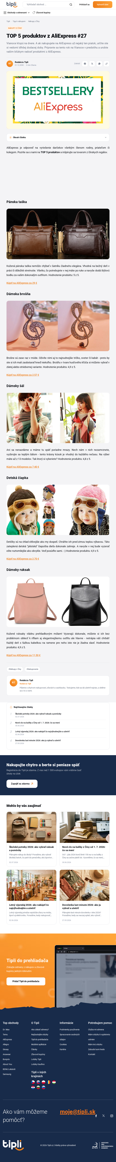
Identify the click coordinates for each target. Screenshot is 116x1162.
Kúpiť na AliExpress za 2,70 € (23, 558)
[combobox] (48, 5)
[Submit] (71, 5)
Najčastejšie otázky (39, 1034)
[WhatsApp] (99, 64)
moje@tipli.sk (77, 1111)
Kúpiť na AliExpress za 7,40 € (23, 466)
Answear (7, 1054)
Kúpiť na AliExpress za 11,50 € (23, 655)
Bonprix (6, 1059)
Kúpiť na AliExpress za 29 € (22, 282)
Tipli (8, 21)
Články (34, 1049)
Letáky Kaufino (38, 1064)
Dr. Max (6, 1029)
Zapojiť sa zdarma (20, 783)
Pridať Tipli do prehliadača (25, 981)
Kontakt (91, 1054)
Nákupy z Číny (33, 21)
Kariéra (63, 1049)
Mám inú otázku (95, 1044)
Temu (5, 1034)
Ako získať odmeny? (40, 1029)
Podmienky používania (70, 1029)
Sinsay (6, 1049)
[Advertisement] (28, 175)
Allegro (6, 1044)
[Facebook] (85, 64)
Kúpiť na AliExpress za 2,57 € (23, 374)
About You (7, 1064)
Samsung (7, 1074)
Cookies (63, 1044)
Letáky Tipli (36, 1059)
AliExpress (7, 1039)
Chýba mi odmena (96, 1029)
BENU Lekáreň (9, 1069)
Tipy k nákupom (19, 21)
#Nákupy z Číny (15, 669)
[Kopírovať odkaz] (106, 64)
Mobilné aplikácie (38, 1044)
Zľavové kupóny (38, 1054)
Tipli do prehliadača (39, 1039)
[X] (92, 64)
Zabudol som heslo (96, 1049)
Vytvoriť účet (102, 4)
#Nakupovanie (32, 669)
